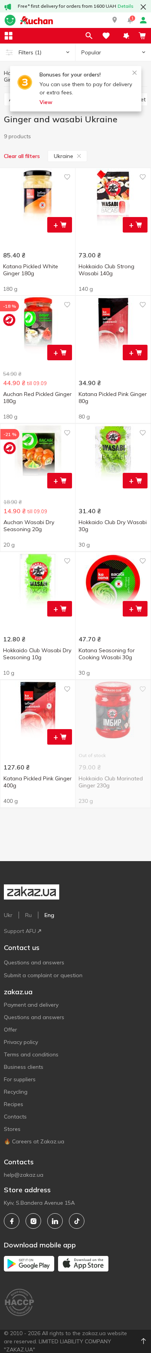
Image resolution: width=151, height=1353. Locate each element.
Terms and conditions (31, 1054)
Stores (12, 1128)
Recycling (15, 1091)
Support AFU (20, 930)
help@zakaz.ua (23, 1174)
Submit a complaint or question (43, 975)
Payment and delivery (31, 1004)
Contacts (15, 1116)
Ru (28, 915)
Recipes (13, 1104)
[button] (114, 20)
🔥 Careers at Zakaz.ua (34, 1141)
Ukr (8, 915)
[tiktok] (76, 1221)
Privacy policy (21, 1042)
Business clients (23, 1066)
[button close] (143, 7)
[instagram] (33, 1221)
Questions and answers (34, 962)
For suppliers (20, 1079)
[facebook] (11, 1221)
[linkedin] (55, 1221)
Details (126, 6)
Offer (10, 1029)
